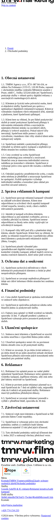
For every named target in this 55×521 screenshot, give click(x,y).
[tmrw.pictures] (27, 462)
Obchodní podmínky (26, 483)
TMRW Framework (18, 480)
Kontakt (5, 480)
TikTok (18, 497)
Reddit (36, 497)
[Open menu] (2, 6)
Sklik (3, 497)
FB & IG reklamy (21, 489)
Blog (30, 480)
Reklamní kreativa (39, 489)
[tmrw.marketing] (27, 444)
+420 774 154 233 (10, 510)
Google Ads (7, 489)
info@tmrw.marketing (11, 505)
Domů (10, 48)
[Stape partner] (11, 475)
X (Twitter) (27, 497)
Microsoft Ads (46, 497)
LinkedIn (10, 497)
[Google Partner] (26, 475)
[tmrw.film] (27, 455)
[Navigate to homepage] (27, 2)
